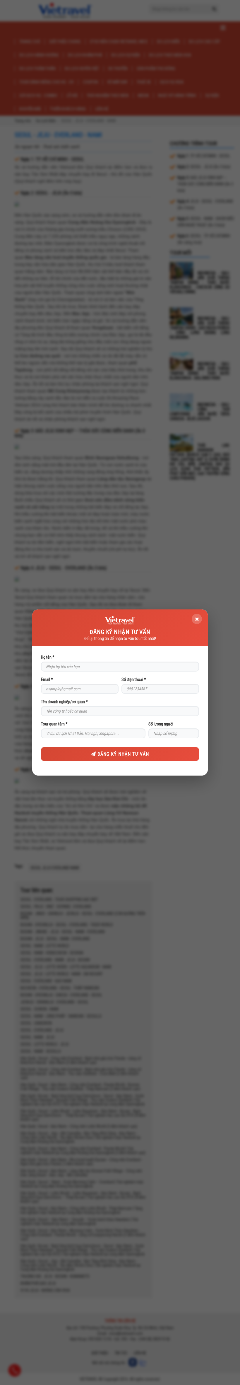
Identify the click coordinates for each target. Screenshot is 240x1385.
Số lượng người (160, 724)
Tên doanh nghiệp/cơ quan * (64, 702)
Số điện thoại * (133, 679)
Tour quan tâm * (54, 724)
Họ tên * (47, 657)
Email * (47, 679)
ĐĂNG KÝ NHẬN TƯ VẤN (122, 754)
